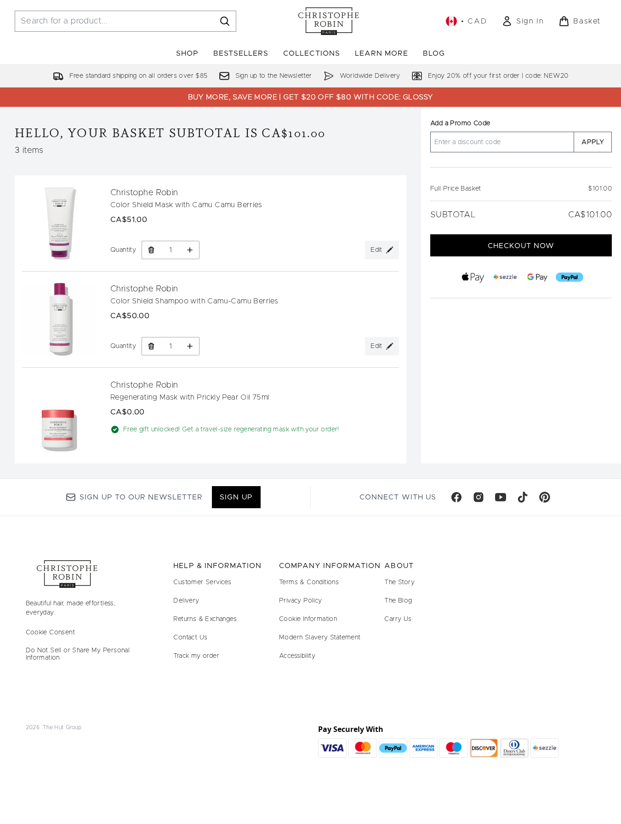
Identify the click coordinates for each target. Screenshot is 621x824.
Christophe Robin (144, 193)
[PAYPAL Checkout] (569, 277)
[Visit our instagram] (478, 497)
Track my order (196, 656)
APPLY (592, 142)
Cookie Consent (50, 632)
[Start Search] (224, 21)
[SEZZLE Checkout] (504, 277)
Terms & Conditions (309, 582)
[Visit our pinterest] (545, 497)
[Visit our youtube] (501, 497)
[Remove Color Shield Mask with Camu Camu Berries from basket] (151, 250)
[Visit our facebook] (456, 497)
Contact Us (190, 637)
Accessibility (297, 656)
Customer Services (202, 582)
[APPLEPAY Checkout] (472, 277)
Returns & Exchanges (205, 619)
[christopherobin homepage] (329, 21)
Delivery (186, 601)
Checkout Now (521, 246)
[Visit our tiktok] (523, 497)
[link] (522, 21)
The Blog (398, 601)
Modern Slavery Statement (320, 637)
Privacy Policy (300, 601)
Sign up (236, 497)
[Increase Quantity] (190, 250)
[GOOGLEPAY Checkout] (537, 277)
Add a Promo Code (460, 123)
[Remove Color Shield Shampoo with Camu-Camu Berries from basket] (151, 346)
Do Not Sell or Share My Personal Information (78, 654)
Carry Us (397, 619)
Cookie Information (308, 619)
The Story (399, 582)
